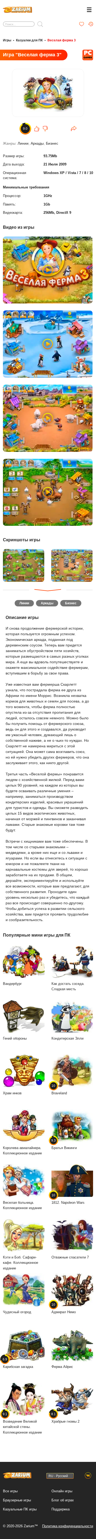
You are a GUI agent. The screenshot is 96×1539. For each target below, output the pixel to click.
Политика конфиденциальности (67, 1526)
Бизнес (52, 143)
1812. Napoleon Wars (68, 1199)
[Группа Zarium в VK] (88, 1475)
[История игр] (90, 24)
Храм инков (12, 1093)
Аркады (37, 143)
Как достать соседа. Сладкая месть (68, 986)
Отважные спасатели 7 (70, 1257)
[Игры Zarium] (17, 9)
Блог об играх (62, 1500)
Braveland (59, 1089)
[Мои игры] (81, 24)
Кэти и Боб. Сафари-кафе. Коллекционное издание (20, 1262)
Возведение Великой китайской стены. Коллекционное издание (22, 1423)
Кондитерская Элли (67, 1038)
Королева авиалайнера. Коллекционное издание (22, 1150)
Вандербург (12, 984)
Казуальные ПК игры (20, 1509)
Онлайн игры (61, 1491)
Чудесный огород (17, 1312)
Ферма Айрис (62, 1367)
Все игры (10, 1491)
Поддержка (60, 1509)
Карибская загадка (18, 1363)
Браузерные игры (17, 1500)
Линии (23, 143)
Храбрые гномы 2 (65, 1417)
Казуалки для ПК (29, 40)
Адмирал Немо (63, 1308)
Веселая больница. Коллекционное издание (22, 1205)
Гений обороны (15, 1038)
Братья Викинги (64, 1144)
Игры (7, 40)
